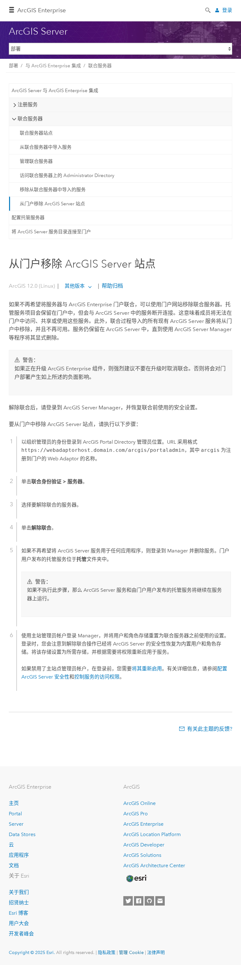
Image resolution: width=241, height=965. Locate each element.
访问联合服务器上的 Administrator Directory (67, 175)
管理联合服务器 (36, 161)
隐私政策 (106, 952)
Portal (15, 814)
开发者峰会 (21, 934)
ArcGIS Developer (143, 845)
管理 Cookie (131, 952)
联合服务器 (100, 66)
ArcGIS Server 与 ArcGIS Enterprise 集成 (55, 90)
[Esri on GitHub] (149, 901)
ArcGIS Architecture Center (154, 865)
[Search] (208, 9)
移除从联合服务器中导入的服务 (53, 189)
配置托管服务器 (28, 217)
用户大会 (19, 923)
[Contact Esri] (160, 901)
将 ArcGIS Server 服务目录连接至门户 (51, 232)
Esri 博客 (18, 913)
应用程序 (19, 855)
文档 (14, 865)
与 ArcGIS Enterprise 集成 (53, 66)
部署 (13, 66)
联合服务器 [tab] (30, 119)
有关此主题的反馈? (209, 729)
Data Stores (22, 834)
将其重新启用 (147, 669)
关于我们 (19, 892)
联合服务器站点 (36, 133)
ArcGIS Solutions (142, 855)
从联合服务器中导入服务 (46, 147)
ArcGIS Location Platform (152, 834)
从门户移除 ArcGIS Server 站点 (52, 204)
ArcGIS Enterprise (41, 10)
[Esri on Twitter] (128, 901)
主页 (14, 803)
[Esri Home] (136, 878)
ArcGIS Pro (135, 814)
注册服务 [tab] (28, 105)
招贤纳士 (19, 903)
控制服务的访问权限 (97, 677)
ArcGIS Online (139, 803)
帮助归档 (111, 286)
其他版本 (75, 286)
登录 (227, 10)
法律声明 (156, 952)
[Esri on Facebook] (138, 901)
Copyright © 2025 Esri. (32, 952)
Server (16, 824)
